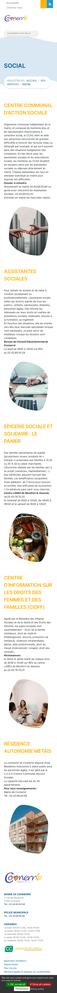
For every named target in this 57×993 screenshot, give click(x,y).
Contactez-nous (14, 7)
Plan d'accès (10, 968)
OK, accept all (17, 984)
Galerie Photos (11, 964)
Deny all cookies (41, 984)
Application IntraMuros (15, 960)
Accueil (31, 80)
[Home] (23, 883)
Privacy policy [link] (37, 989)
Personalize (22, 989)
